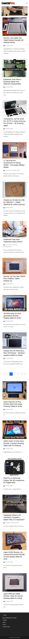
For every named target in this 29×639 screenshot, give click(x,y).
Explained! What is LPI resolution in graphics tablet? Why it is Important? (14, 517)
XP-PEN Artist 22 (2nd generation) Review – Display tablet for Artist (12, 315)
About (4, 624)
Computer (14, 244)
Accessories (8, 170)
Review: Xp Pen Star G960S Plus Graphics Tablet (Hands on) (14, 278)
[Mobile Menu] (27, 3)
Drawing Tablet (9, 45)
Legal (4, 622)
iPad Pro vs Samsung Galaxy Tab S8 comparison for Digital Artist (14, 480)
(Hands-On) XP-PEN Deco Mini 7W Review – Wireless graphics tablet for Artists (14, 353)
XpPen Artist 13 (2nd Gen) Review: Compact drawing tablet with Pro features (14, 443)
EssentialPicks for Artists (9, 618)
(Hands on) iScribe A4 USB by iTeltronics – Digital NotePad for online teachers (14, 202)
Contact (4, 620)
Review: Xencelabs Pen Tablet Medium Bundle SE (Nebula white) (13, 40)
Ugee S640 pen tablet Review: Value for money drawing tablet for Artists (13, 596)
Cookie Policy (6, 627)
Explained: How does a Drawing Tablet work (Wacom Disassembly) (12, 81)
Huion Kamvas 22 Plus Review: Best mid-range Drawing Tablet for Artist (13, 404)
